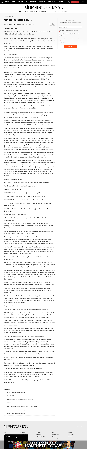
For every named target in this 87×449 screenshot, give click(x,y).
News (7, 2)
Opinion (20, 2)
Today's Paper (34, 11)
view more (28, 416)
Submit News (44, 11)
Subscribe (75, 2)
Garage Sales (52, 2)
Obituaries (33, 2)
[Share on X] (53, 24)
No (65, 42)
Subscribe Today (55, 11)
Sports (13, 2)
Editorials (38, 434)
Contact (70, 432)
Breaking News (76, 33)
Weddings (54, 436)
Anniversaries (55, 439)
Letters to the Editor (41, 436)
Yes (61, 42)
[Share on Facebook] (50, 24)
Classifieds (42, 2)
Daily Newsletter (64, 33)
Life (26, 2)
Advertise (70, 436)
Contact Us (70, 439)
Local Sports (9, 16)
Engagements (55, 434)
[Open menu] (2, 1)
